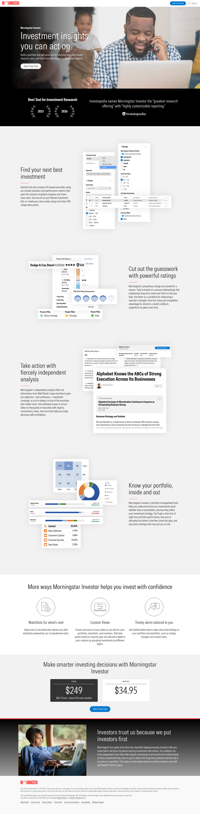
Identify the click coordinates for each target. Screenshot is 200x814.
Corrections (58, 802)
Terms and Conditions (71, 802)
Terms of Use (35, 802)
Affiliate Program (98, 802)
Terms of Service (75, 798)
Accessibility (85, 802)
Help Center (25, 802)
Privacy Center (47, 802)
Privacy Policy (61, 798)
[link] (178, 3)
